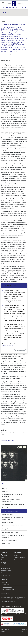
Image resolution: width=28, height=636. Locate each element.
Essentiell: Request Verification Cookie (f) (15, 332)
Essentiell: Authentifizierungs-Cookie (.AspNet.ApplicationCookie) (14, 313)
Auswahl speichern (20, 350)
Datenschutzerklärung (7, 345)
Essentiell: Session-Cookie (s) (14, 296)
